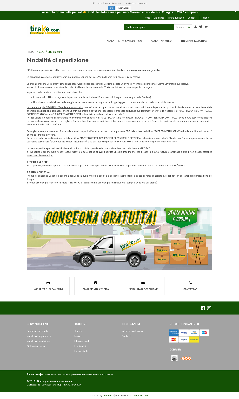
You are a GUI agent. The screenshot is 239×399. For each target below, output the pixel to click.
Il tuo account (81, 341)
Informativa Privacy (132, 331)
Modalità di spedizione (38, 341)
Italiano (205, 17)
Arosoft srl (108, 395)
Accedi (78, 331)
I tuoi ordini (80, 346)
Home (147, 17)
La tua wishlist (82, 351)
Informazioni (123, 8)
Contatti (192, 17)
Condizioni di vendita (37, 331)
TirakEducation (176, 17)
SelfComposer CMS (138, 395)
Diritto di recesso (36, 346)
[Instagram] (209, 308)
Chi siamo (159, 17)
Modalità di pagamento (39, 336)
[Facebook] (203, 308)
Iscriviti (78, 336)
